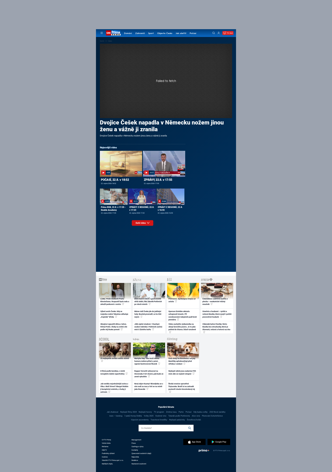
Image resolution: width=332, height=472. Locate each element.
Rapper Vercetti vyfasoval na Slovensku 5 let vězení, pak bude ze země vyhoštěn (148, 374)
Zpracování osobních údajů (141, 453)
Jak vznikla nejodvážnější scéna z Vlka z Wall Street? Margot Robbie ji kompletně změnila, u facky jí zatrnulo (114, 388)
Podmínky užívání (108, 453)
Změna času (171, 412)
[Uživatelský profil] (218, 33)
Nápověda (135, 457)
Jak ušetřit (181, 33)
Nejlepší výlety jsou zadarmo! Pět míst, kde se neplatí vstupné (182, 372)
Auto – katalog (115, 416)
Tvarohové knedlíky (159, 420)
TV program (159, 412)
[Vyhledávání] (213, 32)
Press (134, 443)
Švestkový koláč (194, 420)
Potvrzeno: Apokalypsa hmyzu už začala (182, 300)
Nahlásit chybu (107, 464)
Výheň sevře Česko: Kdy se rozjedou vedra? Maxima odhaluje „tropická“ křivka (114, 314)
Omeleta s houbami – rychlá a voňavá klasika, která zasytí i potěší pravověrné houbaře (216, 314)
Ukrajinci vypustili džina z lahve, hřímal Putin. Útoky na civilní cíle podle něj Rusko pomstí (113, 327)
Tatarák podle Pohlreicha (179, 416)
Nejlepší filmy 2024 (128, 412)
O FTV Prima (106, 440)
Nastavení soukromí (139, 464)
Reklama (105, 446)
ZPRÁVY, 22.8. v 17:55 (158, 179)
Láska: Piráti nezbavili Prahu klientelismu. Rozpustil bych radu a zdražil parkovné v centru (114, 301)
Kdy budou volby (200, 412)
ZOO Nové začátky (217, 412)
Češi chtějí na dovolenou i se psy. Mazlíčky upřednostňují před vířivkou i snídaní (182, 361)
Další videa (141, 223)
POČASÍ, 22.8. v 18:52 (115, 179)
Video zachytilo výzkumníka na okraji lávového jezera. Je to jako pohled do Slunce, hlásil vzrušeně (182, 327)
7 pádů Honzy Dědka (133, 416)
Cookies (105, 457)
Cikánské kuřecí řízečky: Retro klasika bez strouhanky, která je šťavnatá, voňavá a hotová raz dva (216, 327)
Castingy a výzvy (137, 446)
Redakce (135, 460)
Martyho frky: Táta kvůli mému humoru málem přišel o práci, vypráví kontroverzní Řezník (146, 361)
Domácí (128, 33)
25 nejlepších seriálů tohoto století (114, 358)
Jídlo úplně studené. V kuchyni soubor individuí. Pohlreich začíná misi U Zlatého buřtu (148, 327)
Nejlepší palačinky (177, 420)
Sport (151, 33)
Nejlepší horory (145, 412)
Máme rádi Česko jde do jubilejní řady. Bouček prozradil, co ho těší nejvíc (147, 314)
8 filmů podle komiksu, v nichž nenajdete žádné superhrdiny (112, 372)
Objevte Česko (164, 33)
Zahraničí (140, 33)
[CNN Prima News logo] (113, 33)
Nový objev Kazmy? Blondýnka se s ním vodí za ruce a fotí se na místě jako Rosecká (148, 386)
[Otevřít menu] (101, 33)
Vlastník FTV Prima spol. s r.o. (112, 460)
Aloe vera (196, 416)
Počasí (193, 33)
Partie (181, 412)
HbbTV (104, 450)
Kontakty (135, 450)
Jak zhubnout (112, 412)
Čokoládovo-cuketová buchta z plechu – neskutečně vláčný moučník (215, 301)
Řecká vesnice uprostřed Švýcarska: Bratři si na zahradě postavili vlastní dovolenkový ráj (181, 386)
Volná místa (106, 443)
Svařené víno (160, 416)
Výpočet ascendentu (140, 420)
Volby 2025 (148, 416)
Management (136, 440)
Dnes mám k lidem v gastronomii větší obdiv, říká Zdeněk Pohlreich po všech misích (148, 301)
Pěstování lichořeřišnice (212, 416)
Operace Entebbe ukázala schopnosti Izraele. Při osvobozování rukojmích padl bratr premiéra (182, 315)
